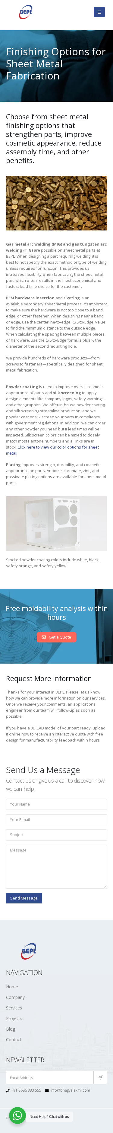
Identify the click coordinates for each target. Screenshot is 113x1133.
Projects (14, 1018)
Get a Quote (59, 637)
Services (14, 1008)
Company (15, 997)
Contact (13, 1039)
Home (12, 987)
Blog (10, 1029)
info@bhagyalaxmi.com (70, 1090)
